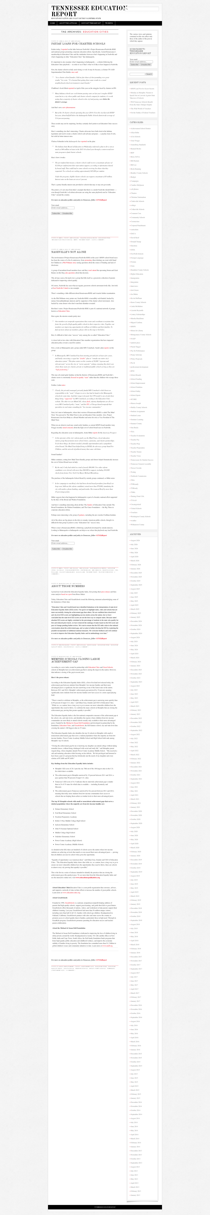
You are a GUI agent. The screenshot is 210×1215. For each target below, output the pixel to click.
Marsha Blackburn (137, 318)
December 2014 (136, 1102)
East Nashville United (60, 288)
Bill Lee (133, 165)
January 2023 (135, 714)
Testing (133, 472)
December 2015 (136, 1053)
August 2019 (135, 876)
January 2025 (135, 617)
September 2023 (136, 682)
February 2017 (136, 997)
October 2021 (135, 775)
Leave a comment (98, 239)
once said (74, 72)
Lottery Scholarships (138, 314)
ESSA (133, 250)
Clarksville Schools (137, 201)
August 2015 (135, 1070)
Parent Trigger (136, 347)
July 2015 (134, 1074)
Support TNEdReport (91, 23)
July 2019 (134, 880)
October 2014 (135, 1110)
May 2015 (134, 1082)
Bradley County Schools (139, 173)
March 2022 (135, 754)
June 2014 (134, 1126)
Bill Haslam (135, 161)
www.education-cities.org (71, 892)
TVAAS (134, 500)
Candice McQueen (137, 185)
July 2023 (134, 690)
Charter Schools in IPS (88, 238)
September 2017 (136, 969)
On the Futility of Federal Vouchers (143, 112)
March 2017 (135, 993)
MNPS (60, 238)
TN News (109, 23)
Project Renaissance (67, 572)
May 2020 (134, 839)
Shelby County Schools (97, 968)
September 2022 (136, 730)
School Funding (136, 379)
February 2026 (136, 564)
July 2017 (134, 977)
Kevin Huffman (136, 298)
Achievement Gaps (87, 966)
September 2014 (136, 1114)
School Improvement (66, 966)
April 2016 (134, 1037)
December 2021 (136, 767)
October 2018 (135, 916)
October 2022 (135, 726)
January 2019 (135, 904)
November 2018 (136, 912)
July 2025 (134, 593)
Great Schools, (108, 667)
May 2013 (134, 1179)
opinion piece (135, 342)
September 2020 (136, 823)
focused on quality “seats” (80, 377)
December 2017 (136, 956)
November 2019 (136, 864)
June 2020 (134, 835)
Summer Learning (137, 419)
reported (65, 49)
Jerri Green (134, 290)
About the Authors (68, 23)
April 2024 (134, 653)
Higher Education (137, 274)
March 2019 (135, 896)
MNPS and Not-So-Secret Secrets (142, 88)
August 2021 (135, 783)
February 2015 (136, 1094)
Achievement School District (141, 128)
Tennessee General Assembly (141, 464)
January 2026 (135, 568)
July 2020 (134, 831)
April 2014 (134, 1134)
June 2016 (134, 1029)
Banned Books (136, 148)
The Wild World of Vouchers (141, 108)
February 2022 (136, 758)
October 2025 (135, 581)
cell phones (135, 189)
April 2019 (134, 892)
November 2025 (136, 577)
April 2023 (134, 702)
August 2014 (135, 1118)
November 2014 (136, 1106)
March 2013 (135, 1187)
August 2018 (135, 924)
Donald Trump (136, 241)
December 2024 (136, 621)
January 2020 (135, 855)
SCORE (134, 399)
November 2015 (136, 1058)
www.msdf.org (107, 946)
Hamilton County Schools (140, 270)
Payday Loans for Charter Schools (78, 44)
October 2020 (135, 819)
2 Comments (70, 970)
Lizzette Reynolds (137, 310)
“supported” (68, 398)
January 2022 (135, 762)
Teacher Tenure (136, 452)
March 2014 (135, 1138)
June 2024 (134, 645)
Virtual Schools (136, 508)
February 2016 (136, 1045)
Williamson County (137, 524)
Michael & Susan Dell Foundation (78, 723)
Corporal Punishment (138, 225)
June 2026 (134, 548)
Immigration (135, 278)
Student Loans (136, 415)
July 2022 (134, 738)
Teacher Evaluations (138, 435)
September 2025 (136, 585)
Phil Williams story (70, 262)
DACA (133, 233)
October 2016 (135, 1013)
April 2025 (134, 605)
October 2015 (135, 1062)
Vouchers (134, 512)
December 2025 (136, 573)
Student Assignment (138, 411)
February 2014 (136, 1142)
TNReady (134, 488)
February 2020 (136, 851)
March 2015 (135, 1090)
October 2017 (135, 965)
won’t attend (92, 270)
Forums (133, 262)
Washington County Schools (140, 516)
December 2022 (136, 718)
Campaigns (135, 181)
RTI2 (132, 371)
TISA (133, 480)
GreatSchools (69, 647)
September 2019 (136, 872)
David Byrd (135, 237)
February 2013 (136, 1191)
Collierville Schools (137, 209)
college (133, 205)
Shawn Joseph (136, 403)
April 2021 (134, 795)
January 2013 (135, 1195)
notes (63, 385)
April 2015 (134, 1086)
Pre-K (133, 363)
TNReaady (134, 484)
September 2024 (136, 633)
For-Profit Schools (137, 254)
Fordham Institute (72, 570)
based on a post (66, 594)
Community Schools (138, 217)
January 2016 (135, 1049)
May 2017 (134, 985)
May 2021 (134, 791)
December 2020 (136, 811)
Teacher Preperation (138, 448)
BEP (132, 153)
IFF (88, 404)
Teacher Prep (135, 444)
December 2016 (136, 1005)
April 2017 (134, 989)
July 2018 (134, 928)
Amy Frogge (73, 568)
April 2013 (134, 1183)
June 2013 (134, 1175)
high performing (61, 369)
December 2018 (136, 908)
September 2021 (136, 779)
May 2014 (134, 1130)
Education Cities (104, 238)
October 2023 (135, 678)
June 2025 (134, 597)
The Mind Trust (84, 239)
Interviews (134, 286)
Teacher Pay (135, 439)
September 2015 (136, 1066)
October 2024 (135, 629)
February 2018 (136, 948)
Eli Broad (60, 570)
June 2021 (134, 787)
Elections (134, 245)
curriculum (134, 229)
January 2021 (135, 807)
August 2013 (135, 1167)
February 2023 (136, 710)
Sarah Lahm (80, 572)
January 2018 (135, 952)
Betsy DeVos (135, 157)
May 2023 (134, 698)
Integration (134, 282)
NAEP (133, 338)
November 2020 (136, 815)
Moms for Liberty (137, 330)
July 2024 (134, 641)
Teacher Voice (136, 456)
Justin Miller (85, 570)
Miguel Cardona (136, 322)
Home (52, 23)
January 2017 (135, 1001)
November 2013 (136, 1155)
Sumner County (136, 423)
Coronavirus (135, 221)
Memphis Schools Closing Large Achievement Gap (75, 660)
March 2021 (135, 799)
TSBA (133, 492)
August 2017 (135, 973)
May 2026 (134, 552)
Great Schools (69, 968)
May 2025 (134, 601)
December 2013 (136, 1150)
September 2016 (136, 1017)
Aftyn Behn (135, 132)
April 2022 (134, 750)
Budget (133, 177)
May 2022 (134, 746)
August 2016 (135, 1021)
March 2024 (135, 657)
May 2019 (134, 888)
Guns (133, 266)
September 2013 (136, 1163)
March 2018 (135, 944)
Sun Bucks (134, 427)
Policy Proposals (136, 359)
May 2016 (134, 1033)
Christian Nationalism (138, 197)
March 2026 (135, 560)
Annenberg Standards (138, 144)
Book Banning (136, 169)
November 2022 (136, 722)
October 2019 (135, 868)
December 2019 (136, 859)
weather (133, 520)
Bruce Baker (91, 645)
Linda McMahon (137, 306)
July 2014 (134, 1122)
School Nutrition (136, 387)
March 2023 (135, 706)
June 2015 (134, 1078)
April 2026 (134, 556)
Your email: (55, 205)
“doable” (82, 358)
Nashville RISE (108, 570)
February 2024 (136, 661)
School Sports (135, 395)
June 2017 (134, 981)
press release (105, 592)
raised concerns (68, 427)
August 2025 (135, 589)
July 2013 (134, 1171)
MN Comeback (96, 570)
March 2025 (135, 609)
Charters (134, 193)
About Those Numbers (68, 586)
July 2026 (134, 544)
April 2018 (134, 940)
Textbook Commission (138, 476)
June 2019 (134, 884)
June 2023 (134, 694)
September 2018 (136, 920)
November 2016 (136, 1009)
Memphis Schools (81, 968)
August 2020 (135, 827)
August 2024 (135, 637)
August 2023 (135, 686)
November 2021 (136, 771)
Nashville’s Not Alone (68, 252)
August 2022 (135, 734)
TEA (132, 431)
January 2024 (135, 665)
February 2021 (136, 803)
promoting (88, 260)
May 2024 (134, 649)
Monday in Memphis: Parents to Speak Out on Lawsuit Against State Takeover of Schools (142, 95)
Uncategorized (64, 645)
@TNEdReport (101, 200)
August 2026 (135, 540)
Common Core (136, 213)
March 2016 (135, 1041)
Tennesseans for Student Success (142, 460)
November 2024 (136, 625)
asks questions (70, 273)
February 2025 (136, 613)
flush (88, 401)
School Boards (136, 375)
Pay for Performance (138, 351)
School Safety (135, 391)
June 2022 (134, 742)
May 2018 (134, 936)
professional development (139, 367)
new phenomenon (69, 107)
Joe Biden (134, 294)
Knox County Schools (138, 302)
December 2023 (136, 670)
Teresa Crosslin (136, 468)
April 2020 (134, 843)
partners (82, 515)
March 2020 (135, 847)
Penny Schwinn (136, 355)
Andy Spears (75, 41)
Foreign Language (137, 258)
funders (89, 505)
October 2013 (135, 1159)
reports (106, 348)
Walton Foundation (106, 572)
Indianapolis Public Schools (62, 239)
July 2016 (134, 1025)
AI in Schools (135, 136)
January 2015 (135, 1098)
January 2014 (135, 1146)
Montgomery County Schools (141, 334)
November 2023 (136, 674)
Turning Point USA (137, 496)
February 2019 (136, 900)
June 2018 (134, 932)
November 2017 (136, 961)
